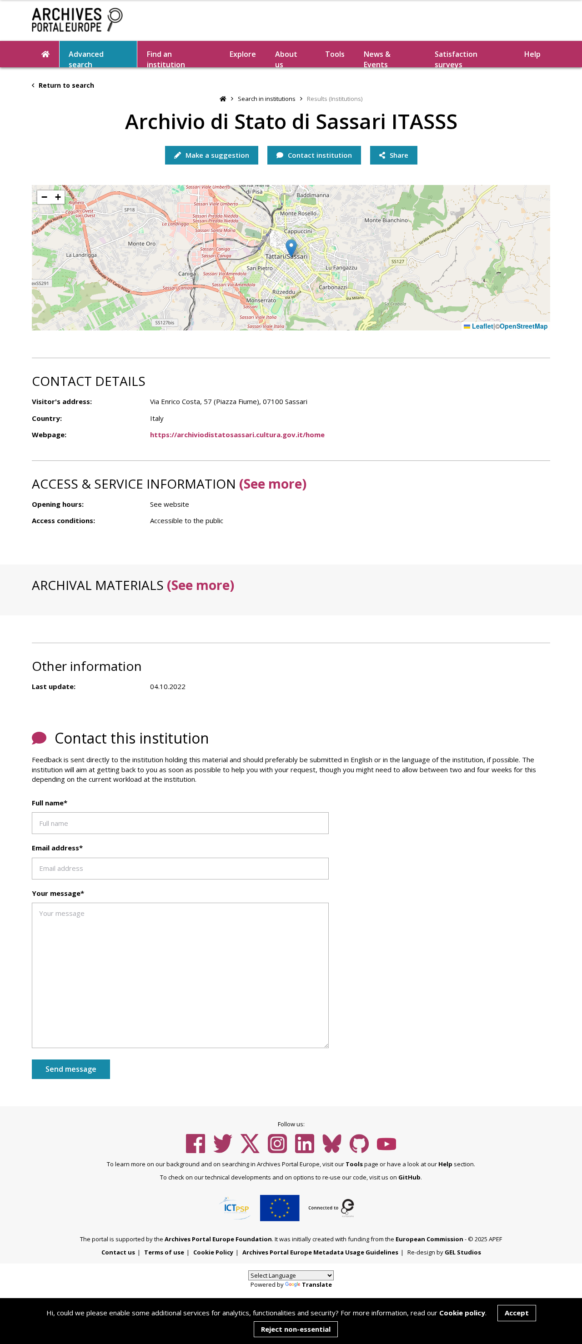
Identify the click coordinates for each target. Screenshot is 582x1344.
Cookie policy (462, 1312)
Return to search (65, 85)
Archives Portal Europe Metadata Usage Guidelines (320, 1252)
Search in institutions (267, 99)
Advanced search (86, 58)
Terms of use (164, 1252)
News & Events (377, 58)
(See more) (272, 483)
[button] (291, 248)
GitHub (409, 1177)
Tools (335, 54)
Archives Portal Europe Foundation (218, 1239)
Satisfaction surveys (456, 58)
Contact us (118, 1252)
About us (286, 58)
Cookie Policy (213, 1252)
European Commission (429, 1239)
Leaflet (481, 326)
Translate (317, 1284)
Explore (243, 54)
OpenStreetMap (524, 326)
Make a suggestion (216, 155)
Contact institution (319, 155)
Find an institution (166, 58)
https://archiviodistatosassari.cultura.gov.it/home (237, 434)
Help (445, 1164)
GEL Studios (463, 1252)
